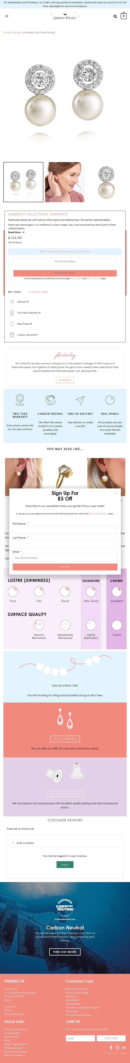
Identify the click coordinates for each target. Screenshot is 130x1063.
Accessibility (72, 999)
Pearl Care (72, 1011)
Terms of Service (94, 278)
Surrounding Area (13, 1014)
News (7, 1040)
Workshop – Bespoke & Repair (82, 1007)
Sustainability (73, 1003)
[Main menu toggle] (6, 16)
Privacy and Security (15, 1051)
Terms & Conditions (14, 1055)
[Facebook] (111, 1048)
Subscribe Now (65, 272)
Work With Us (11, 1036)
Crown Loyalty (12, 1032)
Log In (65, 864)
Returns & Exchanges (77, 992)
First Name (19, 523)
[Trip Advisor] (124, 1048)
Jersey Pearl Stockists (15, 1044)
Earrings (17, 32)
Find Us (8, 1010)
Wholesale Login (13, 1047)
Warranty (71, 996)
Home (6, 32)
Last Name (19, 537)
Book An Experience (15, 1029)
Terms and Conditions (99, 514)
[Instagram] (117, 1048)
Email (16, 551)
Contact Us (10, 1006)
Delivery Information (77, 988)
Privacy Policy (76, 278)
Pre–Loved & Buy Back (78, 1014)
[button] (115, 16)
